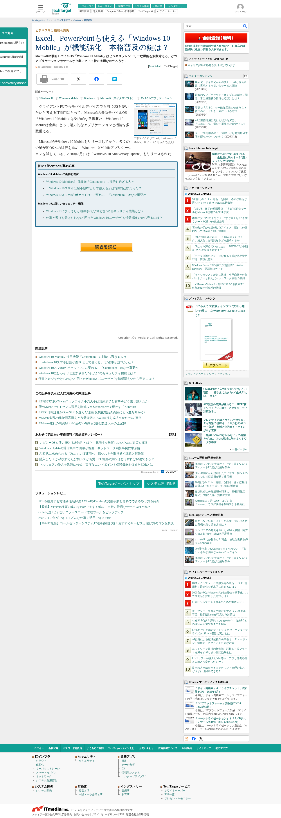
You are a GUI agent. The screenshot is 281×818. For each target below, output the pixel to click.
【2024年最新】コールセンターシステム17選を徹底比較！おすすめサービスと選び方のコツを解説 (106, 523)
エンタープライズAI (134, 776)
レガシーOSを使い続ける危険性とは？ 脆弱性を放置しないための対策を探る (93, 442)
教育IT (125, 794)
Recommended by (150, 472)
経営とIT (84, 790)
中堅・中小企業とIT (90, 794)
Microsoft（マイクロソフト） (117, 98)
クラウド (41, 760)
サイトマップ (203, 748)
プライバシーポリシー (104, 814)
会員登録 (53, 748)
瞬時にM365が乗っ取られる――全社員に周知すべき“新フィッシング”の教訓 (230, 157)
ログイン (39, 748)
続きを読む (106, 247)
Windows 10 (46, 98)
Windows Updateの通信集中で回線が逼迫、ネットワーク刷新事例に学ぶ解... (91, 448)
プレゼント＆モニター (177, 798)
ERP (124, 760)
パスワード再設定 (72, 748)
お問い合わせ (146, 748)
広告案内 (66, 814)
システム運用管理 (161, 483)
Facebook (194, 738)
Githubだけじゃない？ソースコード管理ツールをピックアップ (81, 512)
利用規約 (187, 748)
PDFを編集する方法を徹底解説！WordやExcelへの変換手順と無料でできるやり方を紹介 (98, 501)
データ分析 (128, 764)
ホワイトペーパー (175, 790)
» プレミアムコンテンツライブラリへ (208, 374)
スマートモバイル (46, 772)
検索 (245, 26)
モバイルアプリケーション (156, 98)
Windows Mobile (68, 98)
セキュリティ (87, 760)
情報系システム (131, 772)
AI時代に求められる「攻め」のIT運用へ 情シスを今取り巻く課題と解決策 (91, 453)
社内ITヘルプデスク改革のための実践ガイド (218, 602)
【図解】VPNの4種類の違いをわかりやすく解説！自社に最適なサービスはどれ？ (94, 507)
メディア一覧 (40, 814)
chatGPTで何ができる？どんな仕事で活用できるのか (74, 517)
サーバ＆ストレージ (48, 768)
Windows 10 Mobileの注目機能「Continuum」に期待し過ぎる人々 (90, 181)
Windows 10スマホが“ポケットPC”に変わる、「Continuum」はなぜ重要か (96, 195)
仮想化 (40, 764)
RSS (186, 738)
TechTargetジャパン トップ (118, 483)
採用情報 (143, 814)
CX (123, 768)
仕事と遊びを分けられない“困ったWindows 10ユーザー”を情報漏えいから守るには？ (104, 217)
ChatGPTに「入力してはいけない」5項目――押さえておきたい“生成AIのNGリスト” (225, 392)
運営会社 (131, 814)
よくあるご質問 (95, 748)
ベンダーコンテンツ (201, 76)
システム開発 (44, 790)
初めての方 (222, 748)
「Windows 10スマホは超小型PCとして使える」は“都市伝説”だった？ (94, 188)
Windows (89, 98)
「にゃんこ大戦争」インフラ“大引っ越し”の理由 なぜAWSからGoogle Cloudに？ (220, 310)
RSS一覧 (169, 794)
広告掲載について (168, 748)
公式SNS (54, 814)
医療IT (125, 790)
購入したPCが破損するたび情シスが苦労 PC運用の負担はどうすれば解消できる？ (96, 459)
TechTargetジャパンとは (121, 748)
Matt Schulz (155, 66)
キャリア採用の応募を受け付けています (211, 65)
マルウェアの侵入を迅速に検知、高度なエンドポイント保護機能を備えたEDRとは (96, 464)
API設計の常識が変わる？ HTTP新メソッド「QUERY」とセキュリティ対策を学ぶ (225, 408)
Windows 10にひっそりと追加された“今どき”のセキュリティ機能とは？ (95, 211)
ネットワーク (44, 776)
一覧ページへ (240, 449)
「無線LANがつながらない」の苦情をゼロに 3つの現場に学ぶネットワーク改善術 (225, 439)
